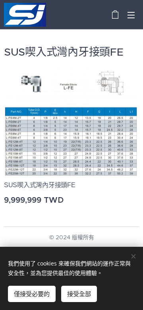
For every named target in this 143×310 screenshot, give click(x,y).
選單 (131, 15)
